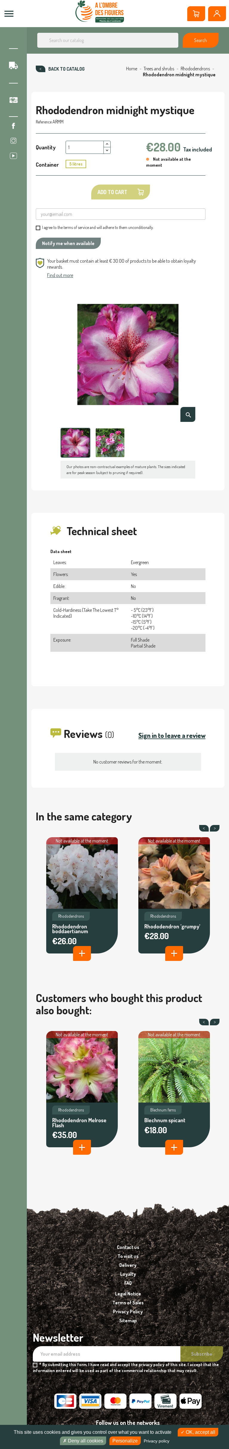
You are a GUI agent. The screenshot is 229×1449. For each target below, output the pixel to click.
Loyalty (128, 1274)
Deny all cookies (85, 1440)
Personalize (125, 1440)
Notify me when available (68, 243)
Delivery (128, 1265)
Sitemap (128, 1320)
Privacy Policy (128, 1312)
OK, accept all (200, 1432)
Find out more (60, 275)
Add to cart (112, 192)
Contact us (128, 1247)
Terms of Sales (128, 1303)
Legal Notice (128, 1294)
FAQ (128, 1283)
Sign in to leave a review (171, 735)
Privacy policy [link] (156, 1441)
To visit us (128, 1256)
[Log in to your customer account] (217, 13)
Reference (44, 121)
